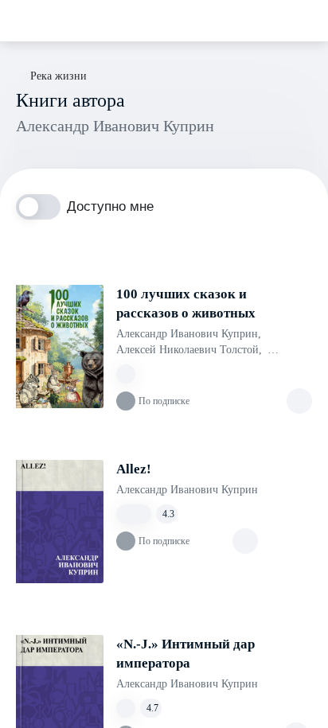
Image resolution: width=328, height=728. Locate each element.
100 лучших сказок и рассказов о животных (186, 303)
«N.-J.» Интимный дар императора (185, 654)
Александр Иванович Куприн (188, 334)
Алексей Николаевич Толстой (189, 350)
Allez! (133, 469)
